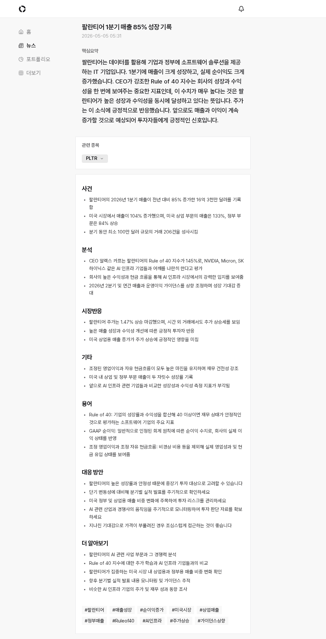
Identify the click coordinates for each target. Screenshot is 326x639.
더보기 (33, 73)
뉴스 (31, 45)
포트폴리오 (38, 59)
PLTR (91, 158)
